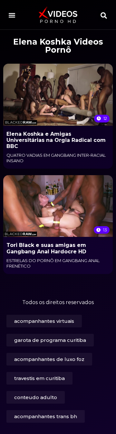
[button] (11, 15)
